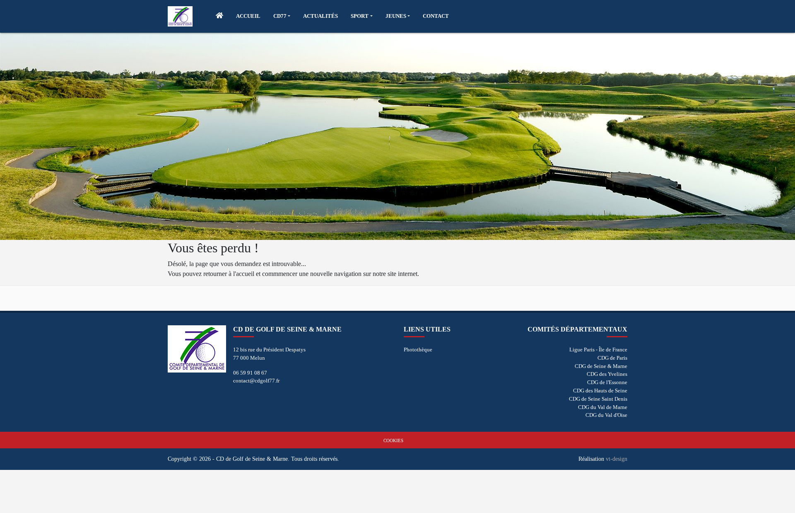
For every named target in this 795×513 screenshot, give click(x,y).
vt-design (616, 458)
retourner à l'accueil (228, 273)
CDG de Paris (612, 358)
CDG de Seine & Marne (601, 366)
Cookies (393, 440)
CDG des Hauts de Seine (600, 390)
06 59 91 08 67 (250, 373)
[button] (282, 16)
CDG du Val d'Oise (606, 415)
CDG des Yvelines (607, 374)
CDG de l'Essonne (607, 382)
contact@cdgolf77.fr (256, 380)
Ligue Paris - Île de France (598, 349)
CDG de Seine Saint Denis (598, 399)
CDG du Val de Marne (602, 407)
